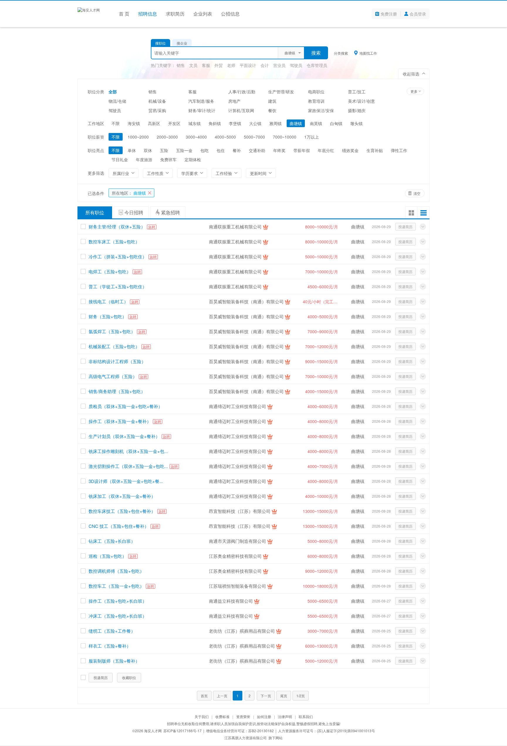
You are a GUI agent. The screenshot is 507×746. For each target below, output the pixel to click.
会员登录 (418, 14)
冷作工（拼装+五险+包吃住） (118, 256)
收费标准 (222, 716)
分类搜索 (341, 52)
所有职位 (94, 212)
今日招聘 (133, 212)
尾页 (283, 695)
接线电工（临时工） (108, 301)
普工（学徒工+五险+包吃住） (118, 286)
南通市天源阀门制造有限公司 (237, 541)
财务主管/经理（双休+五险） (117, 226)
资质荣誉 (243, 716)
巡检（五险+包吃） (107, 556)
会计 (265, 65)
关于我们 (202, 716)
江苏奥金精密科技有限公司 (235, 556)
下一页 (266, 695)
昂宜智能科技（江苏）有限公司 (240, 511)
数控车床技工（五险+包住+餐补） (122, 511)
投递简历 (405, 226)
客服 (206, 65)
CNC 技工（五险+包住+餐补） (119, 526)
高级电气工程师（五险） (113, 376)
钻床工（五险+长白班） (112, 541)
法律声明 (285, 716)
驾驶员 (296, 65)
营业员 (279, 65)
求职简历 (175, 13)
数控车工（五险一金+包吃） (116, 586)
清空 (416, 193)
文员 (193, 65)
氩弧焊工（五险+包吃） (112, 331)
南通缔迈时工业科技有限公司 (237, 406)
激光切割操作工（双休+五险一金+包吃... (128, 466)
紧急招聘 (170, 212)
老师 (231, 65)
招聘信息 (147, 13)
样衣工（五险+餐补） (110, 646)
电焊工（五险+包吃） (110, 271)
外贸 (218, 65)
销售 (181, 65)
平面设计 (248, 65)
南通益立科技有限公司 (231, 601)
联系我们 (306, 716)
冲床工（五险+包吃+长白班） (118, 616)
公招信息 (230, 13)
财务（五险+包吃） (107, 316)
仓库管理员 (317, 65)
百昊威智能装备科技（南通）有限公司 (246, 301)
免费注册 (389, 14)
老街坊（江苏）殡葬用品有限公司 (242, 631)
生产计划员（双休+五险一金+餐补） (124, 436)
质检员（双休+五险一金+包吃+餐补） (126, 406)
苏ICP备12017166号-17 (182, 730)
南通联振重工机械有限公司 (235, 226)
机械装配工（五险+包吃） (114, 346)
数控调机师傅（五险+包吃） (116, 571)
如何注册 (264, 716)
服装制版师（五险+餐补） (114, 661)
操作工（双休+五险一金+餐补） (120, 421)
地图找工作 (368, 52)
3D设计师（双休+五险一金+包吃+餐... (126, 481)
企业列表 (202, 13)
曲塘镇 (129, 193)
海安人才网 (153, 730)
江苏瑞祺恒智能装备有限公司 (237, 586)
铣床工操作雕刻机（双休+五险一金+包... (128, 451)
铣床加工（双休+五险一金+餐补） (122, 496)
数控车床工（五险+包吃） (114, 241)
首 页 (124, 13)
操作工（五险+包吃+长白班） (118, 601)
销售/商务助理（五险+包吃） (117, 391)
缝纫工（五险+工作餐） (112, 631)
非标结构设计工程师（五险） (117, 361)
